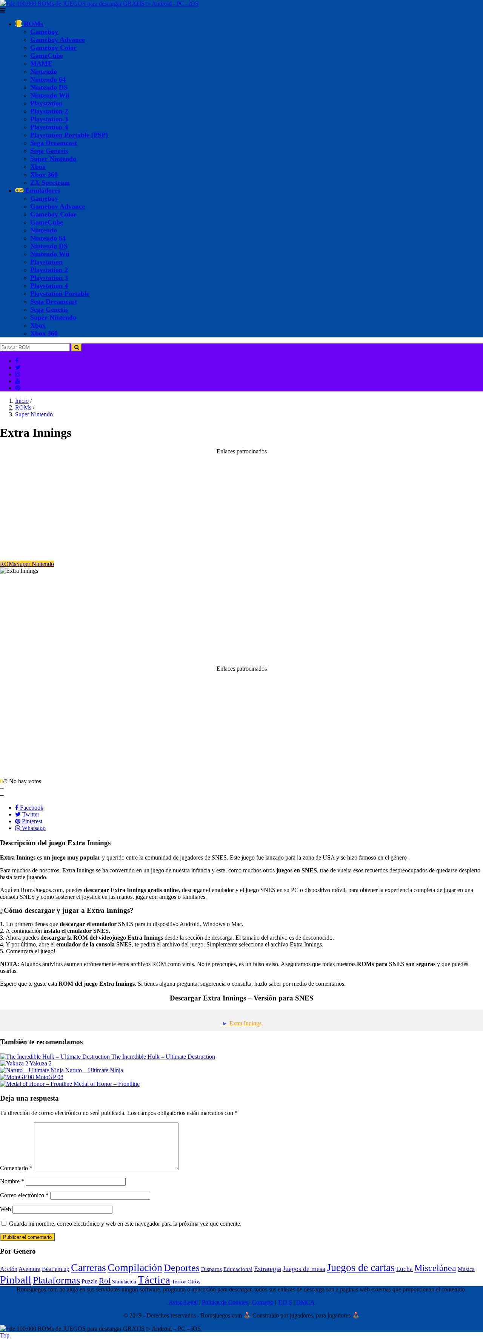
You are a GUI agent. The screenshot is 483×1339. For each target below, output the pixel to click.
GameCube (46, 55)
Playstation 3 (49, 119)
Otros (194, 1282)
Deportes (182, 1267)
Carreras (88, 1267)
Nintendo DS (49, 87)
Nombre (12, 1181)
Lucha (404, 1269)
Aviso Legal (183, 1302)
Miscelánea (435, 1268)
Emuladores (41, 190)
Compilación (135, 1267)
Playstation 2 (49, 111)
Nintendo (43, 71)
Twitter (30, 814)
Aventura (29, 1269)
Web (5, 1209)
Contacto (263, 1302)
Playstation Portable (59, 293)
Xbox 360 (44, 174)
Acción (8, 1269)
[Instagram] (17, 374)
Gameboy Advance (57, 39)
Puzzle (89, 1281)
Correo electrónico (24, 1195)
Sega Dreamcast (53, 143)
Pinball (15, 1280)
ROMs (32, 24)
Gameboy (44, 32)
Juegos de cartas (361, 1267)
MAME (41, 63)
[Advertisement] (226, 508)
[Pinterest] (17, 388)
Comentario (16, 1168)
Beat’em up (55, 1269)
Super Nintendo (53, 158)
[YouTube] (17, 381)
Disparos (211, 1269)
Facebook (30, 807)
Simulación (124, 1282)
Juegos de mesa (304, 1269)
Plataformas (56, 1280)
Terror (179, 1282)
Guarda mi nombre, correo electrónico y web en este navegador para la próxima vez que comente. (125, 1223)
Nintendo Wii (49, 95)
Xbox (38, 166)
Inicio (22, 400)
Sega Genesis (49, 151)
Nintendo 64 (48, 79)
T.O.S (285, 1302)
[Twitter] (18, 367)
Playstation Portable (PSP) (69, 135)
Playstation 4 (49, 127)
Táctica (154, 1280)
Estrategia (267, 1269)
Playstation (46, 103)
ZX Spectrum (50, 182)
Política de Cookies (225, 1302)
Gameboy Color (53, 47)
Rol (105, 1280)
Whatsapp (33, 828)
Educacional (237, 1269)
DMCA (305, 1302)
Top (4, 1335)
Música (466, 1269)
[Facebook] (16, 360)
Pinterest (31, 821)
